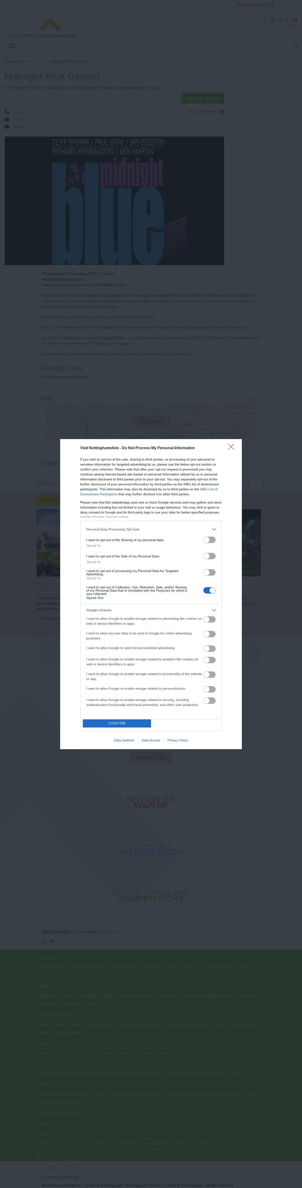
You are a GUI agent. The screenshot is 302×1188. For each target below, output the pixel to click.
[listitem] (151, 529)
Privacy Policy (178, 740)
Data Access (151, 740)
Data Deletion (124, 740)
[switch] (209, 540)
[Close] (232, 448)
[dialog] (151, 594)
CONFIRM (117, 723)
